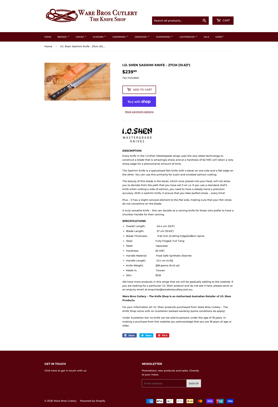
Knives (80, 37)
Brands (62, 37)
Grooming (141, 37)
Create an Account (223, 11)
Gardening (119, 37)
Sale (206, 37)
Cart (226, 20)
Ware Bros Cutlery (65, 400)
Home (47, 37)
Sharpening (163, 37)
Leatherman (187, 37)
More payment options (139, 111)
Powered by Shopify (92, 400)
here (54, 370)
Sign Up (194, 383)
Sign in (203, 11)
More (218, 37)
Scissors (98, 37)
